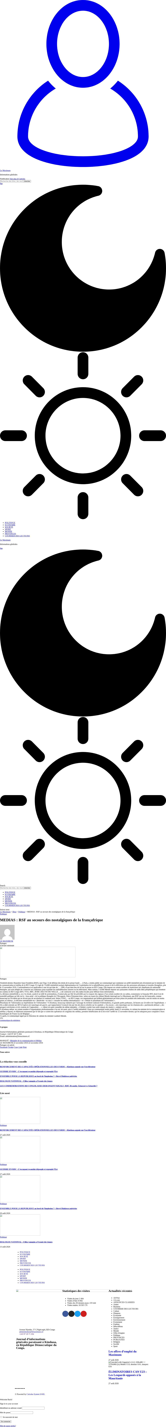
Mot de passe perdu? (8, 1426)
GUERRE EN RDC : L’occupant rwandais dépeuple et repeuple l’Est (28, 1071)
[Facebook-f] (65, 1314)
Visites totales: (73, 1305)
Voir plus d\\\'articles (17, 179)
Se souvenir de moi (10, 1417)
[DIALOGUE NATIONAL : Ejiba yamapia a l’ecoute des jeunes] (20, 1235)
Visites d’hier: (72, 1301)
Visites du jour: (73, 1299)
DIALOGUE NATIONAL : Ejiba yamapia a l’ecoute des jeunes (26, 1081)
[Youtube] (84, 1314)
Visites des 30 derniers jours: (78, 1303)
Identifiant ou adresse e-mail (11, 1408)
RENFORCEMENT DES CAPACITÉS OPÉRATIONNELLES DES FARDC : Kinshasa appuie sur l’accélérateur (47, 1067)
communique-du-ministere (10, 1020)
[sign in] (83, 166)
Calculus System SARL (36, 1394)
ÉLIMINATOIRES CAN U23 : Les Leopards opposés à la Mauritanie (128, 1375)
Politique (3, 914)
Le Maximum (5, 170)
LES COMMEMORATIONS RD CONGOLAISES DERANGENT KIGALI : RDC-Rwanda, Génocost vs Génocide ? (48, 1086)
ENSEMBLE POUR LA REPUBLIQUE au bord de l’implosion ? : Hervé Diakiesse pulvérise (38, 1076)
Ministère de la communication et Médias (26, 1041)
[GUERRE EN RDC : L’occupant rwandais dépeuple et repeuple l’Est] (20, 1162)
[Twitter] (77, 1314)
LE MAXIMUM (6, 941)
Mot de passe (5, 1412)
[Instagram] (71, 1314)
